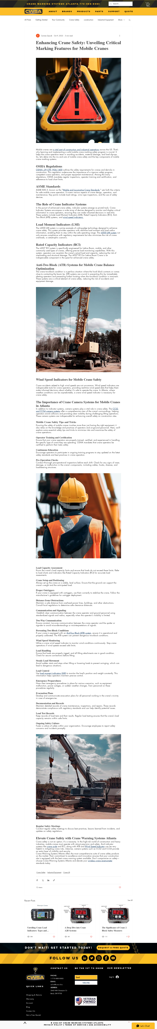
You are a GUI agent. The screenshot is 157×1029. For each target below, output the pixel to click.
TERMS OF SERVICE (76, 1025)
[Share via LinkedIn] (48, 880)
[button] (148, 4)
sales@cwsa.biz (57, 984)
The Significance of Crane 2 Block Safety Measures (114, 929)
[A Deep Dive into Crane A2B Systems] (78, 914)
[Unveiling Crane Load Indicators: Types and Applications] (41, 914)
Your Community (58, 20)
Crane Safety (74, 20)
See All (130, 900)
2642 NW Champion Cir (59, 990)
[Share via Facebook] (37, 880)
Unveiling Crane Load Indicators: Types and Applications (37, 929)
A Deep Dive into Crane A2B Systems (75, 929)
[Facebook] (106, 958)
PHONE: (54, 975)
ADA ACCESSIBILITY (100, 1025)
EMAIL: (53, 981)
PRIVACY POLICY (53, 1025)
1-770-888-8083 (57, 978)
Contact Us (30, 1011)
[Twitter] (92, 958)
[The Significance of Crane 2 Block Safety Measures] (115, 914)
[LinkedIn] (85, 958)
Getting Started (41, 20)
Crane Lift (66, 872)
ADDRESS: (54, 987)
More (120, 20)
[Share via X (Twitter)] (43, 880)
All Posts (27, 20)
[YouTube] (113, 958)
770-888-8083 (90, 4)
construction (88, 20)
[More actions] (119, 35)
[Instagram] (99, 958)
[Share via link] (54, 880)
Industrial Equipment (106, 20)
